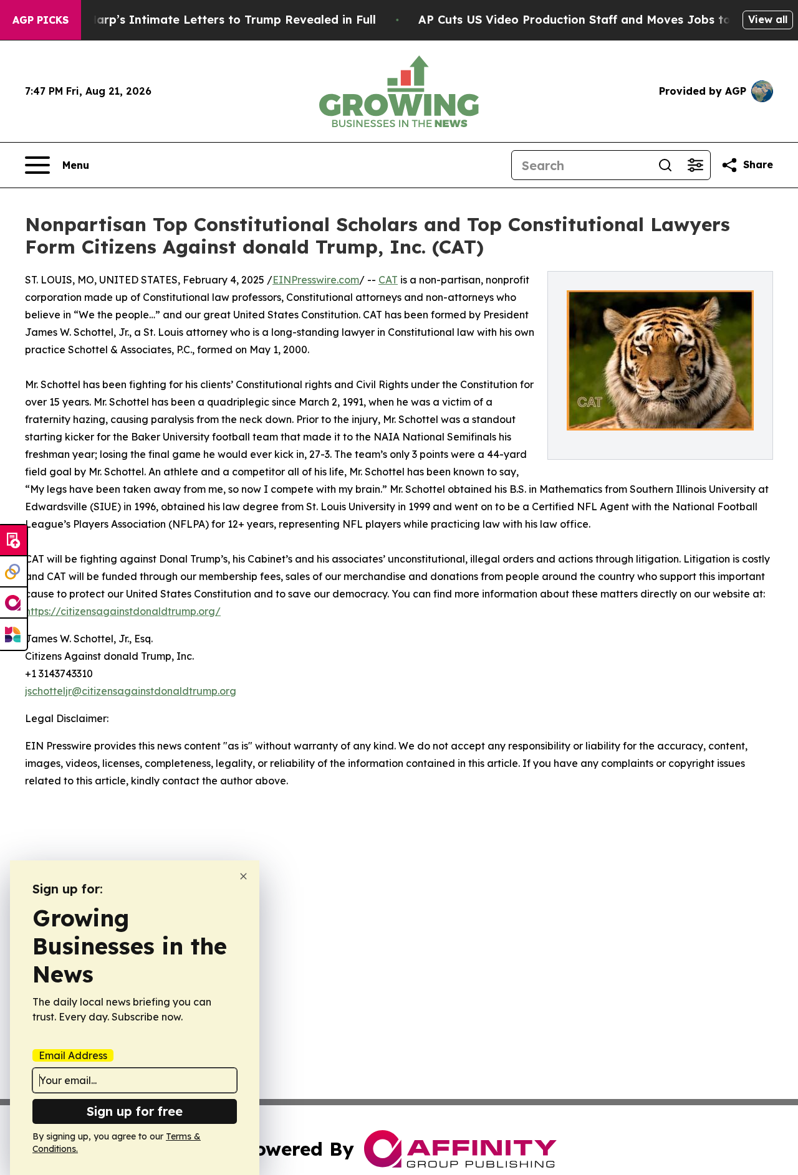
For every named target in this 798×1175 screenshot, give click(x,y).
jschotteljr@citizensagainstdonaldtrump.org (130, 691)
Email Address (73, 1055)
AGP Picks (40, 20)
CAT (388, 280)
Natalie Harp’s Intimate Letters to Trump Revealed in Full (209, 19)
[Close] (243, 876)
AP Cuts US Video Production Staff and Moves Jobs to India (591, 19)
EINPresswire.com (315, 280)
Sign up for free (135, 1111)
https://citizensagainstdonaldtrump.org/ (123, 611)
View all (767, 19)
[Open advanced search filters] (695, 165)
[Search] (665, 165)
